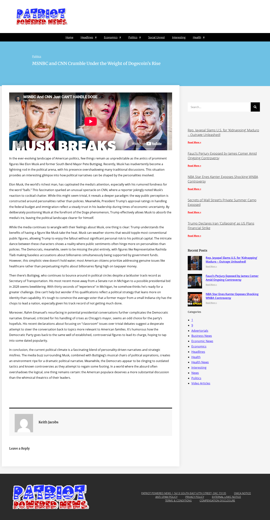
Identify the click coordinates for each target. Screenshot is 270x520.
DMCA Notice (242, 493)
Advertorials (199, 331)
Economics (111, 37)
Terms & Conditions (178, 500)
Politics (132, 37)
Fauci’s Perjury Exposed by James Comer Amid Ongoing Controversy (232, 277)
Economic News (202, 341)
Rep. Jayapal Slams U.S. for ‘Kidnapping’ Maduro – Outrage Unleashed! (231, 259)
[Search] (255, 107)
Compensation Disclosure (217, 500)
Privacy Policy (194, 497)
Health (197, 37)
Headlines (87, 37)
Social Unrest (156, 37)
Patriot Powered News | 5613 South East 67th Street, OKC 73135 (183, 493)
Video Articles (200, 383)
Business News (201, 336)
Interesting (179, 37)
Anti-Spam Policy (166, 497)
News (195, 373)
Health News (200, 362)
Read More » (194, 142)
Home (69, 37)
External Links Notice (226, 497)
